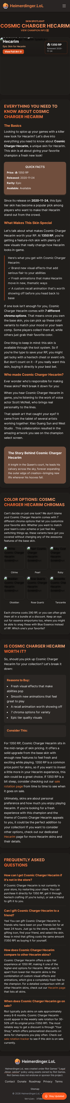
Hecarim (9, 836)
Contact (10, 1081)
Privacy (47, 1081)
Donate (21, 1081)
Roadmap (35, 1081)
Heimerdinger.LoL (39, 1061)
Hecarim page (56, 987)
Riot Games (51, 1068)
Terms (59, 1081)
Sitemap (35, 1088)
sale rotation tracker (16, 1038)
